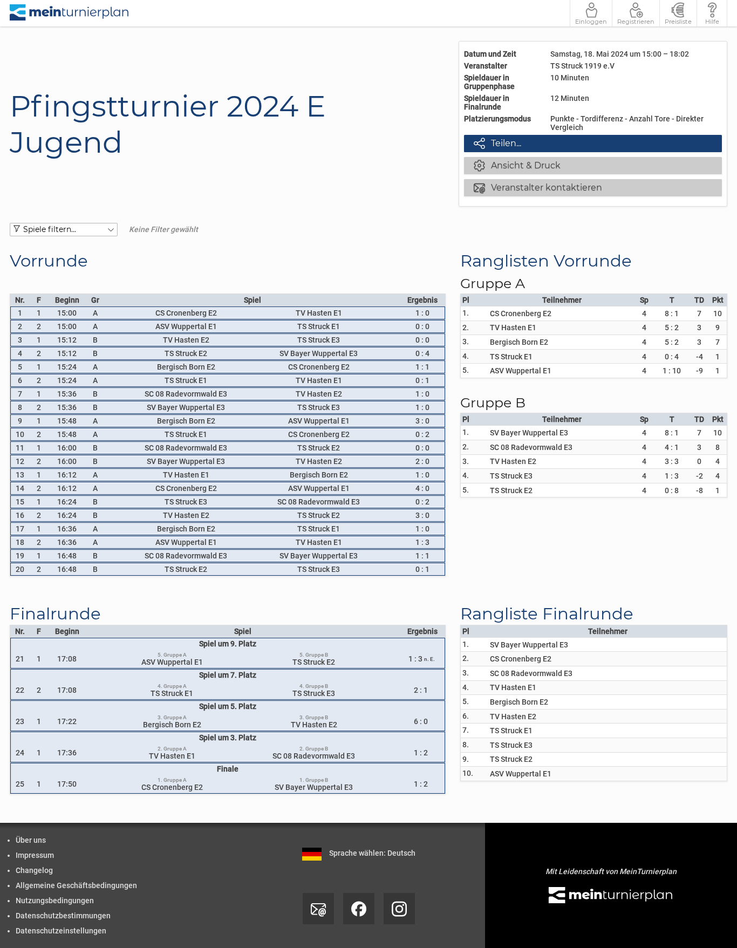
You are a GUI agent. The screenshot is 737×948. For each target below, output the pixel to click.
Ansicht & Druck (517, 165)
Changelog (34, 870)
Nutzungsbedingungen (55, 900)
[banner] (69, 13)
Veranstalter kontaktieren (538, 187)
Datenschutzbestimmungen (63, 915)
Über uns (31, 840)
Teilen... (497, 143)
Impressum (35, 855)
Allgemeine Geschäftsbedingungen (76, 885)
